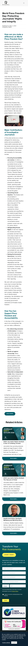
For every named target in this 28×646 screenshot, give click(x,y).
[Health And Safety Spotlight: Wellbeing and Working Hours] (14, 505)
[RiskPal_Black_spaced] (6, 1)
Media (9, 27)
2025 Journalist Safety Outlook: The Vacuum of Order (13, 479)
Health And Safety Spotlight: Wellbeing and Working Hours (12, 519)
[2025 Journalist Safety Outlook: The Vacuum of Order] (14, 464)
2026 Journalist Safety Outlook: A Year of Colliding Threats (13, 442)
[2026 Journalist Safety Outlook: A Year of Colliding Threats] (14, 428)
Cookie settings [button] (6, 642)
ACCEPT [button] (14, 642)
